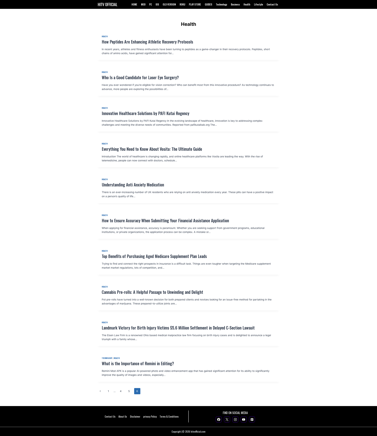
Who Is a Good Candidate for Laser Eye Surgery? (140, 77)
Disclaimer (135, 416)
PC (150, 4)
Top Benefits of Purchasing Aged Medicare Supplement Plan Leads (154, 256)
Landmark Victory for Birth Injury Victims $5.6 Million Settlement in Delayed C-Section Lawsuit (178, 328)
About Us (122, 416)
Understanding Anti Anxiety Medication (133, 185)
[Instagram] (235, 419)
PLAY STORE (195, 4)
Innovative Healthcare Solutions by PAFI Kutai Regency (145, 113)
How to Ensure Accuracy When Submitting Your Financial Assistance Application (165, 220)
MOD (143, 4)
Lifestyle (258, 4)
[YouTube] (244, 419)
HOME (134, 4)
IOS (157, 4)
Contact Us (272, 4)
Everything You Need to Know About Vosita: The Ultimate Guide (152, 149)
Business (235, 4)
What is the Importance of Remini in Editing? (138, 363)
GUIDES (208, 4)
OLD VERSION (169, 4)
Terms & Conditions (169, 416)
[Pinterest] (252, 419)
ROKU (182, 4)
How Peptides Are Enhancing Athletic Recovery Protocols (147, 42)
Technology (221, 4)
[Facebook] (219, 419)
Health (247, 4)
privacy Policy (150, 416)
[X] (227, 419)
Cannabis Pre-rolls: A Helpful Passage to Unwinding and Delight (152, 292)
